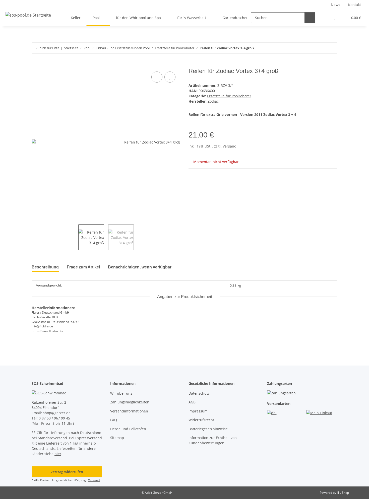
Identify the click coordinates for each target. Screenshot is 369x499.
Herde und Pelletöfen (128, 428)
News (335, 4)
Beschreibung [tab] (45, 267)
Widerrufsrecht (201, 419)
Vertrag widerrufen (66, 471)
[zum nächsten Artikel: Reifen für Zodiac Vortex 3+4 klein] (332, 48)
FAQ (113, 419)
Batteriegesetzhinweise (208, 428)
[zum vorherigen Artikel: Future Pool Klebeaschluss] (321, 48)
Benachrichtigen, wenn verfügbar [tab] (139, 267)
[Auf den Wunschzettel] (169, 77)
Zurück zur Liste (47, 48)
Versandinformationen (129, 411)
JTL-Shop (343, 492)
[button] (324, 17)
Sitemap (117, 437)
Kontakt (354, 4)
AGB (192, 402)
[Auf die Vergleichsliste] (156, 77)
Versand (229, 146)
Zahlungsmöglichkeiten (129, 402)
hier (57, 453)
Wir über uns (121, 393)
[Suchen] (309, 17)
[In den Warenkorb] (36, 64)
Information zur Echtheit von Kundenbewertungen (213, 440)
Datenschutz (199, 393)
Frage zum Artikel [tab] (83, 267)
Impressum (198, 411)
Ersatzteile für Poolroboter (229, 96)
